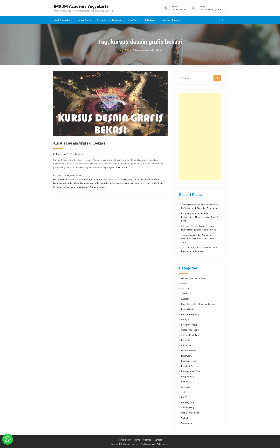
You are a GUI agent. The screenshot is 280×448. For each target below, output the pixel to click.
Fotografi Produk (189, 324)
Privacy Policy (124, 440)
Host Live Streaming (171, 20)
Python (184, 381)
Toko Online (150, 20)
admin (81, 154)
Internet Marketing (190, 335)
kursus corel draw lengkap (120, 179)
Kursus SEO (186, 345)
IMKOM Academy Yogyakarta (81, 6)
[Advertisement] (200, 136)
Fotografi (185, 319)
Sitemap (147, 440)
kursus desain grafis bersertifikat (95, 183)
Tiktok (184, 392)
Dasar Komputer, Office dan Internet (198, 304)
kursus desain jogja (72, 187)
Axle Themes (163, 444)
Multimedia (75, 175)
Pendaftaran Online (63, 20)
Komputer (186, 340)
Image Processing (190, 330)
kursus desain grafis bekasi (66, 183)
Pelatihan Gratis (188, 361)
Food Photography (190, 314)
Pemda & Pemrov (189, 366)
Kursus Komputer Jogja (93, 187)
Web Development (190, 413)
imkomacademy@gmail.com (213, 9)
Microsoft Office (189, 350)
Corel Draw (62, 179)
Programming (187, 376)
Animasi (185, 293)
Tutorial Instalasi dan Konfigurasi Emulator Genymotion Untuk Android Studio (198, 239)
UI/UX (184, 397)
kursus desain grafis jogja (124, 183)
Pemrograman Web (190, 371)
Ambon (184, 283)
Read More (121, 167)
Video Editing (187, 407)
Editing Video (133, 20)
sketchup (185, 387)
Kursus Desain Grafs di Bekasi (79, 143)
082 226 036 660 (179, 9)
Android (185, 288)
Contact (158, 440)
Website (185, 418)
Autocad (185, 298)
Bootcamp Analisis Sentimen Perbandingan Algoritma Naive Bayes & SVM (199, 217)
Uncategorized (188, 402)
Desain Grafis (84, 20)
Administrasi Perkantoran (109, 20)
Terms (137, 440)
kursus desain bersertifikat (146, 179)
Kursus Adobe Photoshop (94, 179)
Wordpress (186, 423)
